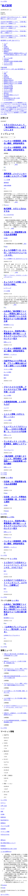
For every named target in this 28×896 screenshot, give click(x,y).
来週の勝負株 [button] (12, 107)
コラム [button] (4, 107)
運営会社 (6, 93)
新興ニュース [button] (12, 110)
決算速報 (3, 828)
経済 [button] (7, 107)
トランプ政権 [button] (22, 112)
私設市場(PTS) (8, 78)
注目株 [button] (2, 109)
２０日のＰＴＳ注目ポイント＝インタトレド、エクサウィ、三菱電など (15, 582)
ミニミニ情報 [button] (16, 106)
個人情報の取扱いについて (11, 95)
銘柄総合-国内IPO (9, 53)
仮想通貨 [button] (16, 112)
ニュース (6, 407)
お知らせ (3, 69)
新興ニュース (7, 342)
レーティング (7, 288)
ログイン (17, 40)
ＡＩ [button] (22, 106)
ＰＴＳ (5, 574)
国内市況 (6, 375)
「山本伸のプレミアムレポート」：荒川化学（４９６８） (15, 629)
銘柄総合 (3, 823)
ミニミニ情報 (7, 420)
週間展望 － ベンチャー (10, 354)
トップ (5, 72)
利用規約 (6, 96)
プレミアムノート (9, 450)
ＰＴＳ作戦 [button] (5, 110)
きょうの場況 (7, 372)
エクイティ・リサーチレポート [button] (13, 104)
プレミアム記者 (8, 85)
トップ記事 (7, 179)
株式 (5, 378)
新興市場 (6, 77)
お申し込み (11, 40)
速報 (5, 73)
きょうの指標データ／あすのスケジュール (15, 258)
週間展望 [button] (19, 102)
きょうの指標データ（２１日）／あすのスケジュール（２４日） (15, 252)
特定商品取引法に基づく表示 (12, 98)
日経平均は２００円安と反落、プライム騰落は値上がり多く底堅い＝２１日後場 (15, 363)
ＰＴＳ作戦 (7, 291)
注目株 (5, 75)
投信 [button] (23, 104)
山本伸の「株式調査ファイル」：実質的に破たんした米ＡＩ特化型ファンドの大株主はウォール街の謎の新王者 (15, 316)
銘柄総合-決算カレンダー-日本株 (13, 81)
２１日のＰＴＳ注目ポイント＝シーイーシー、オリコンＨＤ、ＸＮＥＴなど (15, 565)
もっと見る (4, 1)
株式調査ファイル (9, 324)
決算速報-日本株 (8, 61)
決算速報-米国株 (17, 61)
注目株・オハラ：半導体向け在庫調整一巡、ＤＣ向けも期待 (15, 499)
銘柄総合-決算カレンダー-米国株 (13, 83)
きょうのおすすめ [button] (22, 107)
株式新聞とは (4, 40)
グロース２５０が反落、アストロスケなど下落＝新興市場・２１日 (15, 389)
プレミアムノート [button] (8, 112)
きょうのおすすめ (9, 214)
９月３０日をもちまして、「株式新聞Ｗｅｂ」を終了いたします (15, 127)
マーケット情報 (8, 90)
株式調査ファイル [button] (12, 102)
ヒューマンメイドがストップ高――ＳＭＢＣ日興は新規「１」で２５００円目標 (15, 429)
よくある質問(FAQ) (9, 99)
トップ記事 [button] (4, 102)
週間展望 (6, 182)
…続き (16, 164)
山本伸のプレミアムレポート (12, 635)
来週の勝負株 (7, 185)
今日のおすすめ (8, 91)
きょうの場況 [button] (20, 110)
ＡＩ (5, 188)
